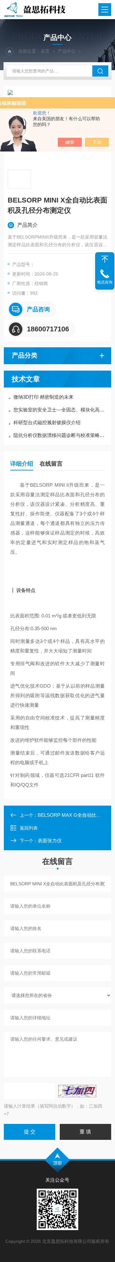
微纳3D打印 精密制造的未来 (43, 397)
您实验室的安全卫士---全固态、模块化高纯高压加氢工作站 (60, 409)
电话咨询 (104, 282)
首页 (45, 51)
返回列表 (29, 827)
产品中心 (67, 51)
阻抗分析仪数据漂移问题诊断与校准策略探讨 (60, 435)
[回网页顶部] (105, 259)
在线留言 (51, 464)
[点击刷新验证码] (77, 1091)
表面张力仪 (50, 840)
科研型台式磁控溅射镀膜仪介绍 (46, 422)
